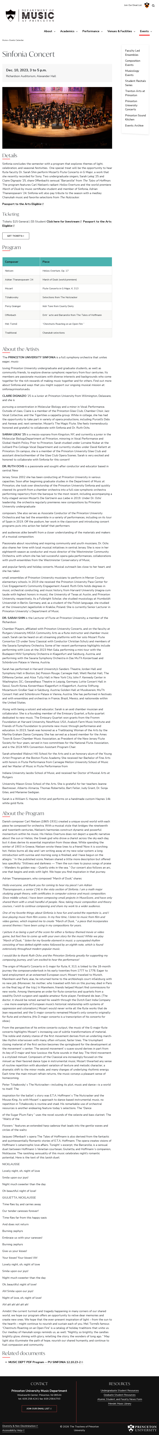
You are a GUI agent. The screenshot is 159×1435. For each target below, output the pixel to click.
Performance (90, 31)
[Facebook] (119, 5)
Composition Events (132, 63)
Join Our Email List (133, 5)
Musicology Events (132, 73)
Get (14, 235)
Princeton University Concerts (131, 105)
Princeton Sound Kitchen (135, 117)
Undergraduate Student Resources (120, 1390)
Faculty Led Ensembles (132, 53)
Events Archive (134, 125)
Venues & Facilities (119, 31)
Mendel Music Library (119, 1403)
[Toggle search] (153, 5)
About (48, 31)
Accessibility (12, 1430)
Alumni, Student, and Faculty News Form (119, 1399)
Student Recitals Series (135, 83)
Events (145, 31)
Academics (67, 31)
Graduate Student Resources (120, 1395)
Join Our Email (38, 1408)
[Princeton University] (146, 5)
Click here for (63, 221)
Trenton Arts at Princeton (135, 93)
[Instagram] (114, 5)
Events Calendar (16, 40)
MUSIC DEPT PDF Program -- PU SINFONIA (45, 1362)
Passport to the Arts (21, 204)
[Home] (29, 16)
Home (5, 40)
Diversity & (19, 1426)
